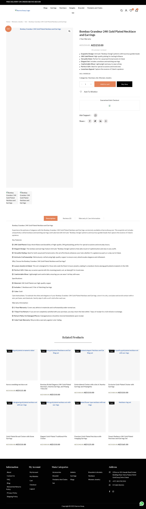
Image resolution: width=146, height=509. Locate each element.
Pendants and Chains (94, 8)
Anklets (73, 472)
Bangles (72, 8)
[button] (69, 31)
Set (73, 13)
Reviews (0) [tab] (67, 218)
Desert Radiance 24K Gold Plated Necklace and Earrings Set (120, 437)
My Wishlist (34, 476)
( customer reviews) (99, 50)
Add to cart (105, 84)
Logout (32, 489)
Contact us (11, 476)
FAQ (8, 479)
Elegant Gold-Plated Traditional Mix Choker (53, 437)
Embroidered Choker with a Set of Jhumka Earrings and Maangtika (89, 385)
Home (8, 22)
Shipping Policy (12, 496)
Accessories (56, 472)
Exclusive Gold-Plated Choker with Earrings (121, 385)
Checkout (33, 485)
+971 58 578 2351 (119, 481)
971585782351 (118, 485)
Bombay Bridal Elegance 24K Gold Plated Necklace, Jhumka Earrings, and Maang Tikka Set (55, 386)
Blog (8, 483)
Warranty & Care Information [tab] (89, 218)
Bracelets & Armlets (95, 472)
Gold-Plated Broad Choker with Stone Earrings (20, 437)
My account (34, 472)
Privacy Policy (12, 493)
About (9, 472)
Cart (31, 480)
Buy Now (124, 84)
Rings (46, 8)
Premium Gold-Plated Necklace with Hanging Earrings (87, 437)
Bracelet (81, 8)
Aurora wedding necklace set (16, 384)
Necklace (62, 8)
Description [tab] (50, 218)
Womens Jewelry (17, 22)
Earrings (53, 8)
